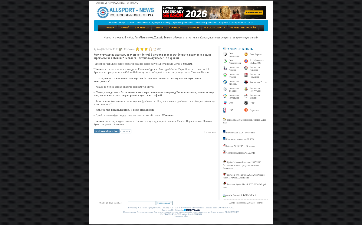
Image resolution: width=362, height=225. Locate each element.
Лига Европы (256, 54)
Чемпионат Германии (255, 75)
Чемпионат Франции (234, 89)
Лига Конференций (235, 61)
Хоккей (125, 27)
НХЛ (252, 103)
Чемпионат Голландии (234, 96)
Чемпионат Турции (255, 96)
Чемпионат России (258, 82)
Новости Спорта (214, 27)
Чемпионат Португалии (255, 89)
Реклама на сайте (181, 216)
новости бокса (143, 22)
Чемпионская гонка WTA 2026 (240, 153)
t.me (214, 132)
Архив (232, 202)
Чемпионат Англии (234, 68)
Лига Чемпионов (234, 54)
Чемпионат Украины (234, 82)
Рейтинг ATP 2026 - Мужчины (240, 132)
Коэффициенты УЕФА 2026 (257, 61)
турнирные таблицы (161, 22)
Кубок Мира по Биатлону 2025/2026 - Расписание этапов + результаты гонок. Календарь (242, 165)
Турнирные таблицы (239, 49)
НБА (231, 110)
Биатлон (193, 27)
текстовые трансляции (205, 22)
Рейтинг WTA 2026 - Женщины (240, 146)
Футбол (110, 27)
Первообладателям (246, 202)
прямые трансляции (183, 22)
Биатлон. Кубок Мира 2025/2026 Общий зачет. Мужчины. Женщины (244, 176)
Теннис (159, 27)
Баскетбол (142, 27)
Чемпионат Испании (255, 68)
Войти (259, 202)
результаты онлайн (243, 27)
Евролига (254, 110)
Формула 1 (176, 27)
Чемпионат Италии (234, 75)
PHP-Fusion (142, 208)
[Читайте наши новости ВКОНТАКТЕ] (112, 132)
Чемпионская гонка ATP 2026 (240, 139)
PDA (250, 22)
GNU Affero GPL (224, 208)
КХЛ (231, 103)
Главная (113, 22)
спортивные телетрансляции (232, 22)
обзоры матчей (126, 22)
